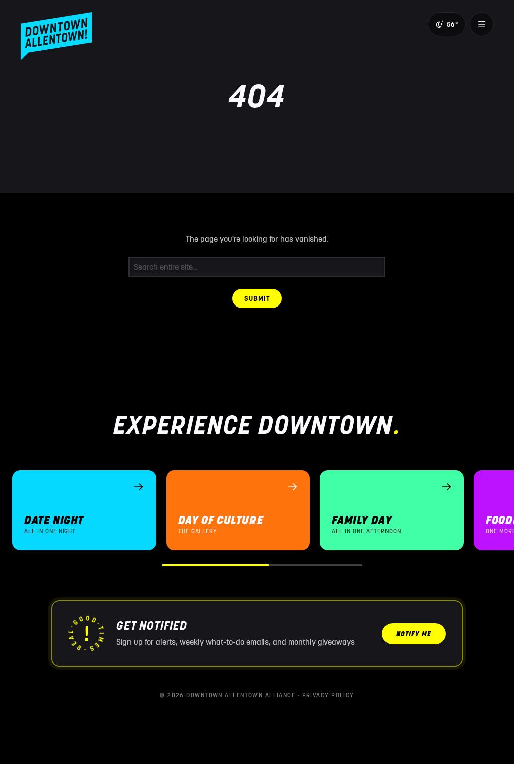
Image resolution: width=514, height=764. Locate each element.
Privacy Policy (328, 695)
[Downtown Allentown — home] (56, 36)
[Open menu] (482, 24)
